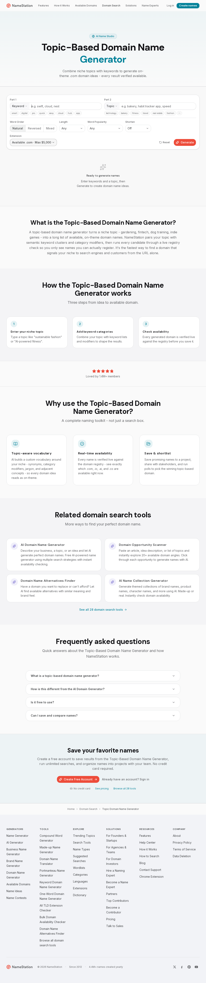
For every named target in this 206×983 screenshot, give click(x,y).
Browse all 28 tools (124, 788)
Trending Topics (84, 835)
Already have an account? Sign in (125, 779)
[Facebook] (182, 967)
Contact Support (150, 869)
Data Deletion (182, 856)
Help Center (147, 842)
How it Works (62, 5)
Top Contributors (117, 900)
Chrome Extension (151, 876)
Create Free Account (78, 779)
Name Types (81, 849)
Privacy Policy (182, 842)
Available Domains (86, 5)
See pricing (102, 788)
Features (43, 5)
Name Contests (16, 898)
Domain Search (111, 5)
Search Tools (82, 842)
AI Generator (14, 842)
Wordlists (79, 867)
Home (71, 808)
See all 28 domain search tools (101, 609)
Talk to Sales (114, 926)
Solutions (131, 5)
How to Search (149, 856)
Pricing (110, 919)
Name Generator (17, 835)
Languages (80, 881)
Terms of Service (184, 849)
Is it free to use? (42, 702)
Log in (170, 5)
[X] (174, 967)
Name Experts (150, 5)
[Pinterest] (189, 967)
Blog (142, 863)
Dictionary (79, 895)
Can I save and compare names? (54, 715)
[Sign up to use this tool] (103, 146)
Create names (188, 5)
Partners (111, 894)
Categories (80, 874)
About (177, 835)
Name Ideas (14, 891)
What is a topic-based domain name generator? (65, 675)
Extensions (80, 888)
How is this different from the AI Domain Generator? (67, 689)
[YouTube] (196, 967)
